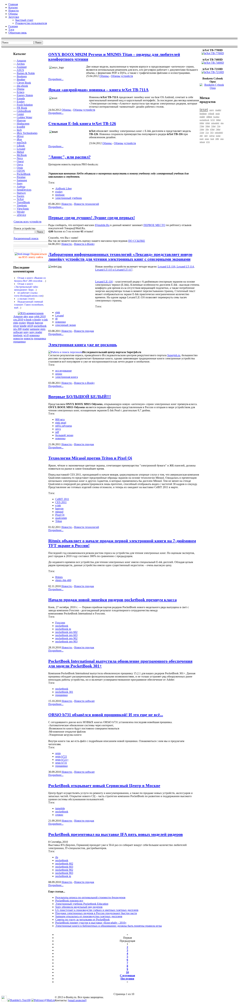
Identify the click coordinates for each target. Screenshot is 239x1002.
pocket (218, 136)
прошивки (19, 341)
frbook (30, 322)
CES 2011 (61, 502)
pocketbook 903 (64, 872)
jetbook (202, 142)
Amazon (21, 60)
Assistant (22, 66)
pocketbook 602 (64, 863)
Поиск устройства (24, 228)
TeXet (20, 199)
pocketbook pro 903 (66, 641)
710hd (213, 126)
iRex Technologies (27, 133)
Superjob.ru (173, 355)
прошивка (40, 338)
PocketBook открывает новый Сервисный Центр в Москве (104, 785)
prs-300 (17, 329)
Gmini (20, 114)
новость (28, 338)
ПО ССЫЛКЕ (136, 240)
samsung (35, 329)
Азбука (21, 186)
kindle (23, 325)
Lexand (21, 148)
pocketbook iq (63, 628)
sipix (42, 329)
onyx (58, 428)
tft (56, 318)
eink (15, 322)
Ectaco (20, 92)
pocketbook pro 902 (66, 638)
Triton (58, 521)
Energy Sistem (25, 95)
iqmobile (60, 808)
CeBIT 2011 (62, 499)
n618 (30, 325)
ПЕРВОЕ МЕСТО (154, 225)
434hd (207, 123)
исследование (63, 370)
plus (222, 123)
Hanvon (21, 120)
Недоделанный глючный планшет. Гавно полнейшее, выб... (29, 304)
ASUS (20, 70)
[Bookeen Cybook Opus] (213, 87)
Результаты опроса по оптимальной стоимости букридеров (90, 897)
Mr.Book (22, 155)
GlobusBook (24, 111)
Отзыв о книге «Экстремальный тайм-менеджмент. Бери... (26, 286)
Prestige (21, 177)
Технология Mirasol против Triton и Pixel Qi (90, 458)
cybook (211, 113)
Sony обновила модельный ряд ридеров (79, 906)
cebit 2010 (40, 316)
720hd (202, 129)
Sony (20, 183)
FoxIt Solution (25, 104)
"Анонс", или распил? (69, 157)
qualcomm (61, 517)
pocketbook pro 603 (66, 635)
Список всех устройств (27, 221)
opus (222, 139)
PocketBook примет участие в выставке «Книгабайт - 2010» (90, 922)
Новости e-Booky (84, 243)
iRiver (20, 136)
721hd (202, 132)
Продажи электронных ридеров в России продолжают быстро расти (96, 913)
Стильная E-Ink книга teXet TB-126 (82, 123)
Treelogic (22, 205)
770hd (202, 126)
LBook (21, 145)
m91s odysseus (63, 425)
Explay (21, 101)
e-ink (45, 319)
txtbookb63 (219, 132)
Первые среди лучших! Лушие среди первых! (91, 217)
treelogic (18, 335)
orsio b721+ (62, 759)
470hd (212, 129)
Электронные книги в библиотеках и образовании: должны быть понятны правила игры (108, 925)
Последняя (127, 978)
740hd (218, 129)
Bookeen (22, 76)
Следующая (127, 975)
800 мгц (60, 419)
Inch (19, 129)
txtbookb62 (215, 123)
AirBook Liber (63, 188)
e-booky (36, 319)
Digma (20, 88)
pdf (57, 432)
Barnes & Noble (26, 73)
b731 (208, 142)
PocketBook (23, 174)
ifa (56, 857)
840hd (202, 123)
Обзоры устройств (122, 76)
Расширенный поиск (26, 238)
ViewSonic (23, 208)
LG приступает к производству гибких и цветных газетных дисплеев (96, 910)
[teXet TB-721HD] (213, 72)
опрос (58, 373)
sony (26, 332)
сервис (59, 814)
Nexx (20, 158)
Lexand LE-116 (104, 281)
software (18, 332)
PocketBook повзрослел (69, 900)
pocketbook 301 (64, 691)
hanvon (39, 322)
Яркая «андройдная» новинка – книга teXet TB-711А (98, 89)
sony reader (35, 332)
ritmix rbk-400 (63, 580)
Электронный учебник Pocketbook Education (81, 903)
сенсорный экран (65, 325)
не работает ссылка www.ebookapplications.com (28, 294)
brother (216, 117)
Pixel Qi (59, 514)
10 (127, 972)
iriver (16, 325)
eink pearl (60, 422)
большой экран (64, 435)
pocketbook (40, 325)
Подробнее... (56, 79)
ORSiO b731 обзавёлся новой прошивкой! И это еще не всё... (105, 714)
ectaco (207, 139)
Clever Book (24, 82)
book (212, 139)
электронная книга (66, 376)
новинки (60, 321)
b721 (213, 120)
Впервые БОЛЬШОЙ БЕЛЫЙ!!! (79, 396)
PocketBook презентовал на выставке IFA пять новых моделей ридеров (115, 834)
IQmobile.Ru (102, 225)
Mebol (20, 151)
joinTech (21, 142)
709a (207, 129)
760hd (207, 126)
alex (25, 316)
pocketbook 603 (64, 866)
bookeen (203, 113)
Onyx (20, 164)
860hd (218, 120)
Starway (21, 192)
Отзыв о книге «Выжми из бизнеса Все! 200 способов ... (30, 279)
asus (31, 316)
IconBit (21, 126)
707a (211, 132)
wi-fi (26, 335)
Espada (21, 98)
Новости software (84, 700)
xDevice (21, 214)
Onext (20, 161)
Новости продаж (84, 330)
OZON (21, 170)
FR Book (22, 107)
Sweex (20, 196)
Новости (66, 203)
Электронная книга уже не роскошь (82, 344)
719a (218, 126)
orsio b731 (61, 762)
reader (25, 329)
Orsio (20, 167)
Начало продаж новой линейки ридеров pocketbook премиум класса (112, 599)
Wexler (21, 211)
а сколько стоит (25, 298)
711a (207, 132)
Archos (21, 63)
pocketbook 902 (64, 869)
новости (18, 338)
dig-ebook (22, 85)
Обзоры (104, 76)
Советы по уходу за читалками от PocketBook (82, 919)
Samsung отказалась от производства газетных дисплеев (88, 916)
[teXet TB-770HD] (213, 53)
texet (204, 109)
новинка (34, 335)
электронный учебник (68, 197)
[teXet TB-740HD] (213, 62)
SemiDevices (24, 189)
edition (209, 117)
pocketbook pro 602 (66, 632)
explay (22, 322)
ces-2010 (18, 319)
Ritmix (59, 577)
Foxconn (60, 622)
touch (201, 139)
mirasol (59, 511)
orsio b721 (61, 756)
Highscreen (23, 123)
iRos (19, 139)
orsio (58, 753)
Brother (21, 79)
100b (217, 139)
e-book (28, 319)
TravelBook (23, 202)
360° (201, 136)
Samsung (22, 180)
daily (206, 136)
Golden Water (24, 117)
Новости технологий (86, 203)
